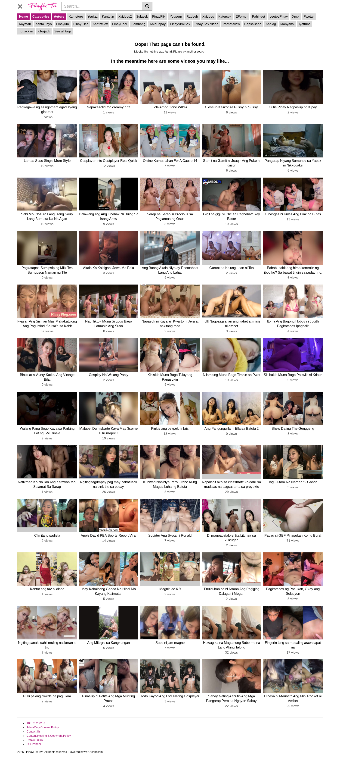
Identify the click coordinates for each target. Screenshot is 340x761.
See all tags (62, 31)
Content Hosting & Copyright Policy (49, 735)
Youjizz (92, 16)
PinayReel (119, 24)
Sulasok (142, 16)
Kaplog (271, 24)
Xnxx (295, 16)
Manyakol (287, 24)
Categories (40, 16)
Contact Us (33, 731)
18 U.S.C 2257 (36, 723)
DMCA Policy (35, 740)
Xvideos (208, 16)
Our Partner (34, 744)
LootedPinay (278, 16)
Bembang (138, 24)
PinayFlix (158, 16)
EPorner (242, 16)
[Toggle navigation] (21, 5)
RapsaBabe (252, 24)
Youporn (176, 16)
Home (23, 16)
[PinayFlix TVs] (42, 6)
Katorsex (224, 16)
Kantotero (76, 16)
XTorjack (43, 31)
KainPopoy (158, 24)
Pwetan (309, 16)
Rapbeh (192, 16)
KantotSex (100, 24)
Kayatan (25, 24)
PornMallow (231, 24)
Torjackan (26, 31)
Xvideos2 (125, 16)
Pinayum (62, 24)
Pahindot (258, 16)
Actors (59, 16)
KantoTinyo (43, 24)
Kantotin (108, 16)
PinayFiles (80, 24)
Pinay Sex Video (206, 24)
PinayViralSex (180, 24)
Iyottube (305, 24)
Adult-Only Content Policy (43, 727)
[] (147, 6)
